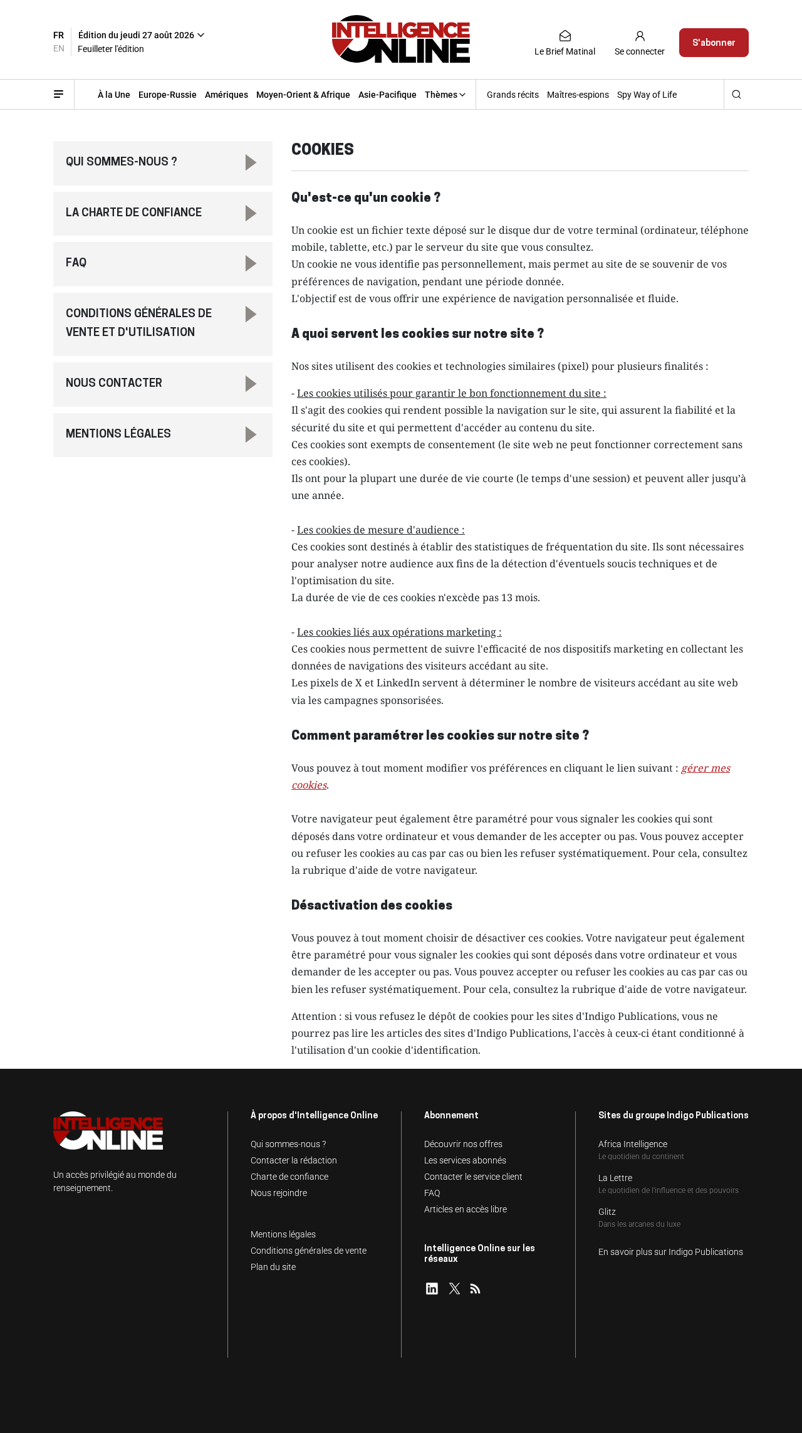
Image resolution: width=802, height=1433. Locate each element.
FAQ (76, 264)
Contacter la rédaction (294, 1160)
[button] (165, 32)
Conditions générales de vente (309, 1251)
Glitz (607, 1212)
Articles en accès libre (465, 1209)
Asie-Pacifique (387, 95)
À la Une (114, 95)
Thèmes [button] (441, 95)
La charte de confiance (134, 213)
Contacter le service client (473, 1177)
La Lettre (615, 1178)
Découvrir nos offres (463, 1144)
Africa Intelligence (632, 1144)
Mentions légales (118, 435)
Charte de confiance (289, 1177)
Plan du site (273, 1267)
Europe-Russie (167, 95)
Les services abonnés (465, 1160)
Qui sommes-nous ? (121, 163)
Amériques (226, 95)
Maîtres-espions (578, 95)
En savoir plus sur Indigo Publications (670, 1252)
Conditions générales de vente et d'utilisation (139, 324)
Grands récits (513, 95)
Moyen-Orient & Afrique (303, 95)
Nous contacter (114, 384)
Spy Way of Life (647, 95)
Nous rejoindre (279, 1193)
